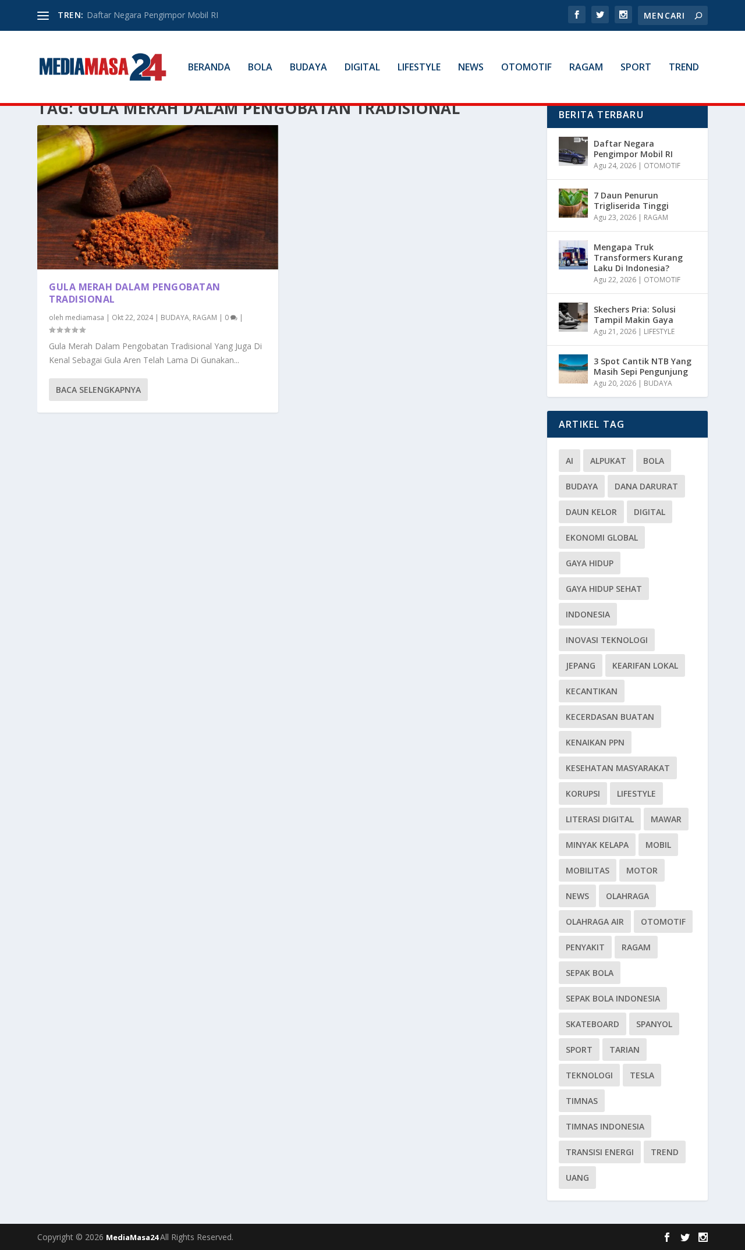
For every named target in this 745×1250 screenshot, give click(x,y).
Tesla (642, 1075)
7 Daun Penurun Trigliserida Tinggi (631, 200)
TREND (684, 67)
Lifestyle (636, 793)
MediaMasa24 (133, 1237)
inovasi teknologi (607, 639)
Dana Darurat (646, 486)
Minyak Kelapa (597, 844)
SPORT (635, 67)
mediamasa (84, 317)
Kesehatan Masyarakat (618, 767)
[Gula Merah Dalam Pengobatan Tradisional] (157, 197)
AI (569, 460)
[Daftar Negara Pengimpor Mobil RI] (573, 151)
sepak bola (589, 972)
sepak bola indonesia (613, 998)
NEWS (471, 67)
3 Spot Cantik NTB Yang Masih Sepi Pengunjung (642, 366)
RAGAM (586, 67)
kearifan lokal (645, 665)
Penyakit (585, 947)
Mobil (658, 844)
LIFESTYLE (419, 67)
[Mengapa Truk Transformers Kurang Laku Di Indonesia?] (573, 254)
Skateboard (592, 1023)
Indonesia (588, 614)
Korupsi (583, 793)
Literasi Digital (600, 819)
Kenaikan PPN (595, 742)
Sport (579, 1049)
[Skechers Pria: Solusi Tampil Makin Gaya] (573, 317)
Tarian (624, 1049)
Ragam (636, 947)
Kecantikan (592, 691)
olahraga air (595, 921)
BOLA (260, 67)
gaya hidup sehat (604, 588)
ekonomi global (602, 537)
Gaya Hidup (589, 563)
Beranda (209, 67)
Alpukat (608, 460)
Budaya (582, 486)
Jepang (580, 665)
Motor (642, 870)
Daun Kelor (591, 511)
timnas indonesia (605, 1126)
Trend (665, 1151)
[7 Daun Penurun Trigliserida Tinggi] (573, 203)
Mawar (666, 819)
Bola (653, 460)
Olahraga (627, 895)
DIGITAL (362, 67)
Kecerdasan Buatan (610, 716)
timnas (582, 1100)
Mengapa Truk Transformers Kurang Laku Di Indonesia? (638, 258)
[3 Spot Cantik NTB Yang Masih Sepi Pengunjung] (573, 368)
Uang (577, 1177)
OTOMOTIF (526, 67)
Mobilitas (587, 870)
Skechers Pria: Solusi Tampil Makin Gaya (635, 314)
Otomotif (663, 921)
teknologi (589, 1075)
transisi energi (600, 1151)
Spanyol (654, 1023)
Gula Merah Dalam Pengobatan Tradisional (135, 293)
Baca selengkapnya (98, 389)
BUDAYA (308, 67)
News (577, 895)
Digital (649, 511)
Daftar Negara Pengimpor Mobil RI (152, 14)
